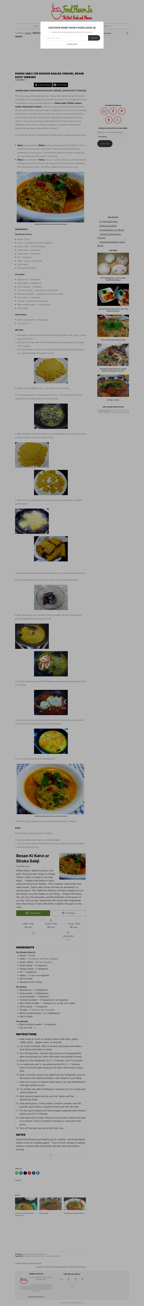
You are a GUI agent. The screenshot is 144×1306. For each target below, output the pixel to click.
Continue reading (72, 44)
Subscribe (94, 38)
